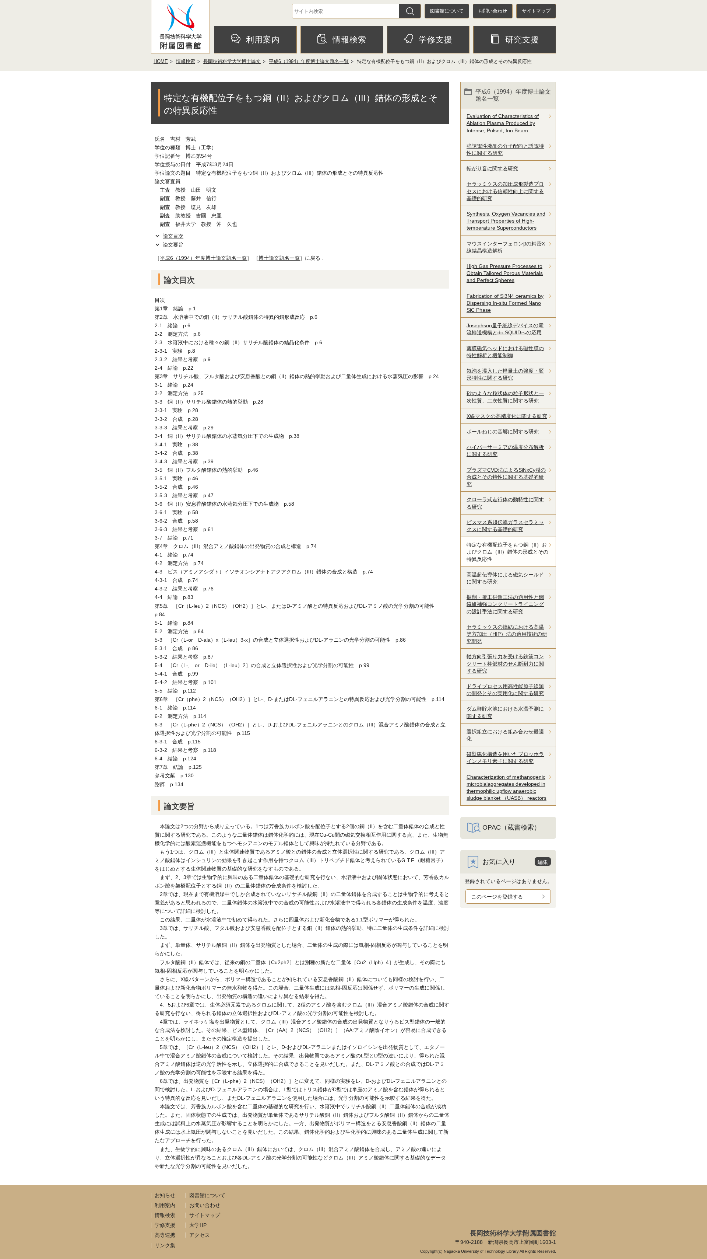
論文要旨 (173, 245)
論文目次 (173, 236)
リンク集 (165, 1245)
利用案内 (263, 39)
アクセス (199, 1235)
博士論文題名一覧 (279, 258)
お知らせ (165, 1195)
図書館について (447, 11)
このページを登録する (497, 897)
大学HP (198, 1225)
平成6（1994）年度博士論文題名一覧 (309, 61)
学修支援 (436, 39)
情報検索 (349, 39)
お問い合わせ (492, 11)
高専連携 (165, 1235)
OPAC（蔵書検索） (511, 827)
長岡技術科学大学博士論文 (232, 61)
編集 (543, 862)
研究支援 (522, 39)
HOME (161, 61)
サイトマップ (536, 11)
